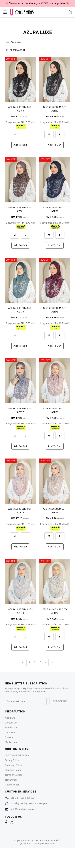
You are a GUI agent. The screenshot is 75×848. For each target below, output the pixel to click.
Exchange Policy (13, 765)
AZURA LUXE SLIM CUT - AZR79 (20, 310)
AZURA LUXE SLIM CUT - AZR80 (55, 209)
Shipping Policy (13, 770)
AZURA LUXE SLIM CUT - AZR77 (20, 410)
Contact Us (11, 722)
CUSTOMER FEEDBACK (17, 755)
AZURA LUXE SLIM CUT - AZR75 (20, 511)
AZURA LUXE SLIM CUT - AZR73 (20, 611)
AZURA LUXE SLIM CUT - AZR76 (55, 410)
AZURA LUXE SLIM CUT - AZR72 (55, 611)
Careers (9, 737)
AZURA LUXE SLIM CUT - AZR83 (20, 109)
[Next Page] (52, 662)
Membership (11, 727)
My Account (11, 742)
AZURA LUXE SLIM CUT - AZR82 (55, 109)
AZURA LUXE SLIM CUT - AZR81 (20, 209)
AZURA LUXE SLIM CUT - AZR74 (55, 511)
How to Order (12, 784)
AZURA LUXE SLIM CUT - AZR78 (55, 310)
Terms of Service (13, 775)
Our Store (10, 732)
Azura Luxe (16, 42)
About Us (10, 717)
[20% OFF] (20, 79)
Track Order (11, 779)
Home (6, 42)
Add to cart (20, 145)
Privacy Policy (12, 760)
